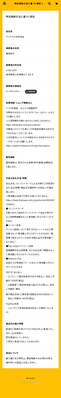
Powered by (27, 383)
